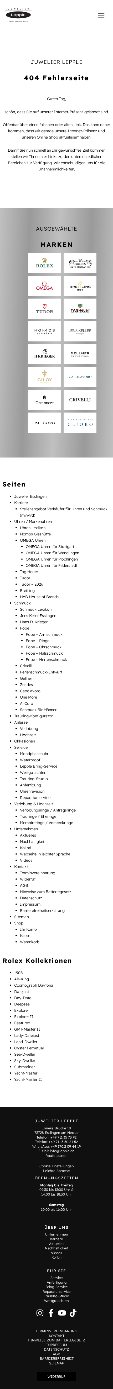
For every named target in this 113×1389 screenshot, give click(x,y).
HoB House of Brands (39, 596)
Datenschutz (31, 897)
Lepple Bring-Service (38, 766)
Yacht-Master (25, 1073)
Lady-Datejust (26, 1035)
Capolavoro (30, 690)
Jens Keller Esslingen (38, 615)
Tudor (25, 577)
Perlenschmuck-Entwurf (41, 672)
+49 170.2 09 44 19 (66, 1146)
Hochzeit (28, 734)
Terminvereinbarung (37, 872)
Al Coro (26, 703)
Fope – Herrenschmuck (46, 659)
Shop (18, 923)
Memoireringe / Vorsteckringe (46, 822)
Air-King (21, 978)
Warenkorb (29, 941)
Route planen (56, 1155)
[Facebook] (51, 1313)
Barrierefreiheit (57, 1358)
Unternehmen (26, 828)
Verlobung (29, 728)
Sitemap (21, 916)
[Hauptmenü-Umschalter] (101, 14)
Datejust (21, 991)
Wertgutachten (33, 772)
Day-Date (22, 997)
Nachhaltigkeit (32, 841)
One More (28, 697)
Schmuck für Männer (38, 709)
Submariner (24, 1066)
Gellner (26, 678)
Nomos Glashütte (35, 533)
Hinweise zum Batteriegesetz (45, 891)
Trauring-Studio (34, 778)
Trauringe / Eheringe (38, 816)
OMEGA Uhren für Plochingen (52, 559)
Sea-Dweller (24, 1054)
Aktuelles (28, 835)
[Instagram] (40, 1313)
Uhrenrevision (32, 791)
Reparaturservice (35, 797)
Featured (22, 1022)
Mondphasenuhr (34, 753)
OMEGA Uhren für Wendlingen (52, 552)
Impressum (30, 904)
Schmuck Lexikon (36, 609)
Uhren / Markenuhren (33, 521)
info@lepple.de (62, 1151)
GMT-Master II (27, 1029)
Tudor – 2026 (31, 584)
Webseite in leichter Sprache (45, 853)
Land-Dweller (25, 1041)
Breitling (27, 590)
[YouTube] (62, 1313)
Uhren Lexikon (32, 527)
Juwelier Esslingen (30, 496)
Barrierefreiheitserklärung (42, 910)
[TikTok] (73, 1313)
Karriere (21, 502)
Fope (24, 628)
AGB (24, 885)
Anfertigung (30, 784)
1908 (18, 972)
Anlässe (21, 722)
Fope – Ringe (37, 640)
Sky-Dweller (24, 1060)
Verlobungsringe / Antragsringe (48, 810)
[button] (56, 1376)
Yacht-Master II (28, 1079)
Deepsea (22, 1004)
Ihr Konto (28, 929)
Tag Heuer (29, 571)
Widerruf (27, 879)
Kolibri (25, 847)
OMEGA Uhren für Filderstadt (51, 565)
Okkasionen (24, 741)
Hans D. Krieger (34, 621)
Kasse (25, 935)
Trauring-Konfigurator (33, 715)
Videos (26, 860)
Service (21, 747)
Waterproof (30, 759)
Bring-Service (56, 1287)
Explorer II (24, 1016)
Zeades (26, 684)
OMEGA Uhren (32, 540)
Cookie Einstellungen (56, 1166)
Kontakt (21, 866)
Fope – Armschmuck (44, 634)
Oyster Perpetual (29, 1047)
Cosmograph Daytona (33, 985)
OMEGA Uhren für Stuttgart (50, 546)
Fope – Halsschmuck (44, 653)
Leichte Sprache (56, 1171)
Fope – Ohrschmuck (43, 646)
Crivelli (26, 665)
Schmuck (22, 603)
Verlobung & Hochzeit (33, 803)
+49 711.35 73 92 (63, 1137)
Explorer (21, 1010)
